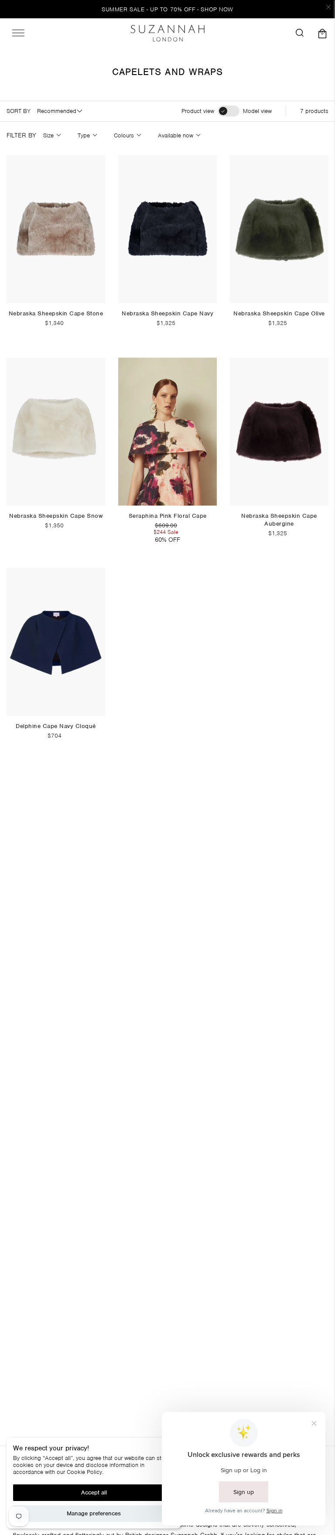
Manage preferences (94, 1513)
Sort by (19, 111)
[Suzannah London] (167, 33)
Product (197, 111)
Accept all (94, 1492)
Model (257, 111)
